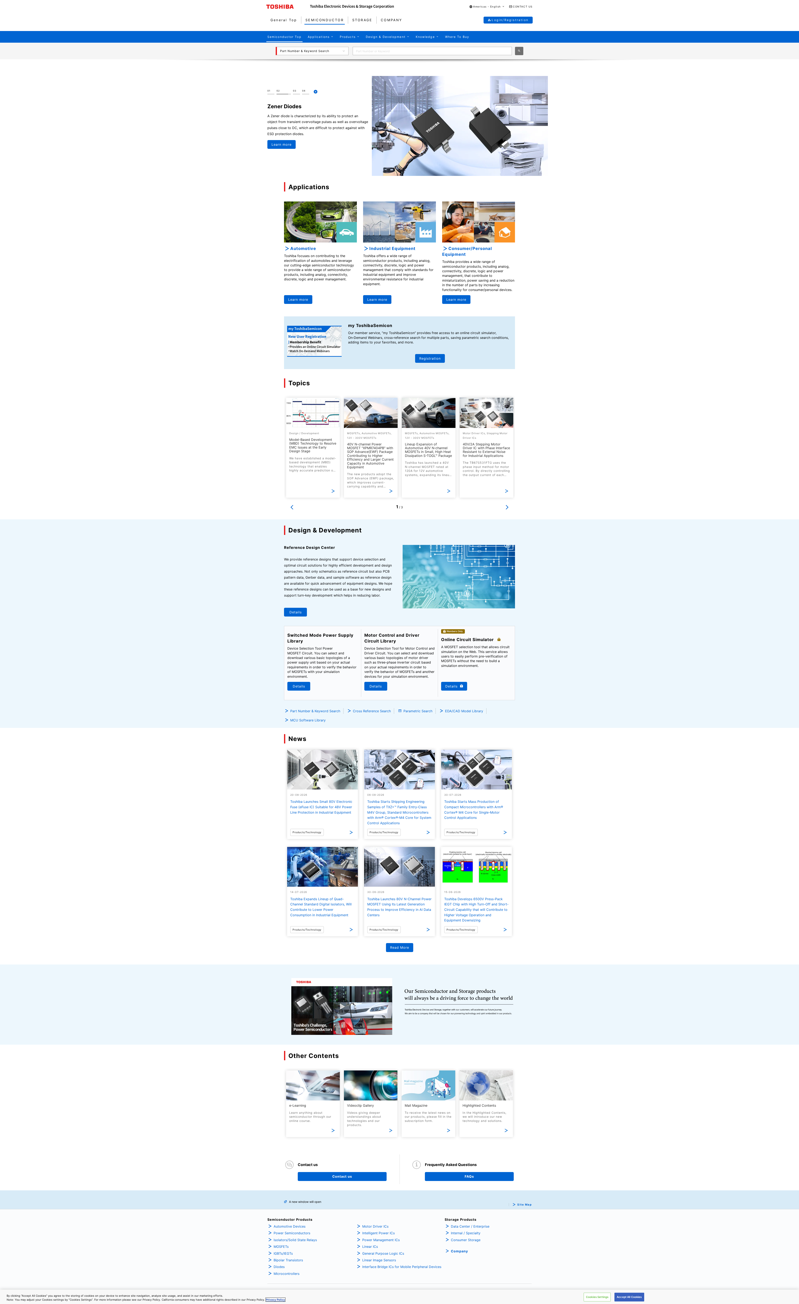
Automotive (303, 248)
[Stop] (315, 91)
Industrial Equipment (392, 248)
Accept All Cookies (629, 1297)
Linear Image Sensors (379, 1260)
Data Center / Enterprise (470, 1226)
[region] (399, 1297)
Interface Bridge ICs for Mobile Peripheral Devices (401, 1267)
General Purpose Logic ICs (383, 1253)
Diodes (279, 1267)
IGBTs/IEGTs (283, 1253)
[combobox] (432, 51)
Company (459, 1251)
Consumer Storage (465, 1240)
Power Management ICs (381, 1240)
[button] (487, 6)
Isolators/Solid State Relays (295, 1240)
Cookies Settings (597, 1297)
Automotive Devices (289, 1226)
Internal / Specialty (465, 1233)
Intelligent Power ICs (378, 1233)
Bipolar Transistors (288, 1260)
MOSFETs (281, 1246)
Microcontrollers (286, 1274)
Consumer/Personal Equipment (467, 251)
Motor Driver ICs (375, 1226)
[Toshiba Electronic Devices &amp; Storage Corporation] (352, 6)
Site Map (524, 1204)
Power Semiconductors (292, 1233)
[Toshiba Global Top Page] (288, 6)
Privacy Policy (275, 1299)
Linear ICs (370, 1246)
